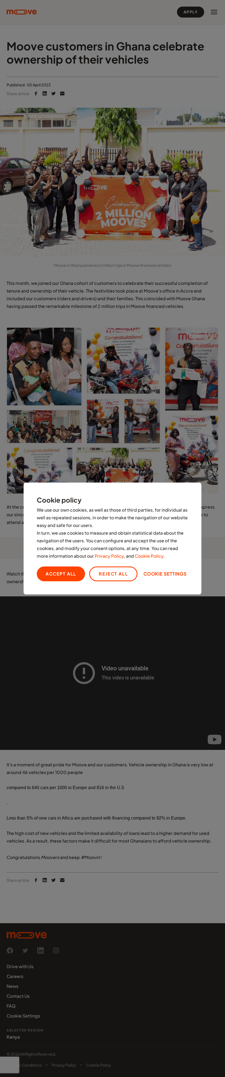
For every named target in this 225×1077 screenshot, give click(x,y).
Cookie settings (165, 574)
